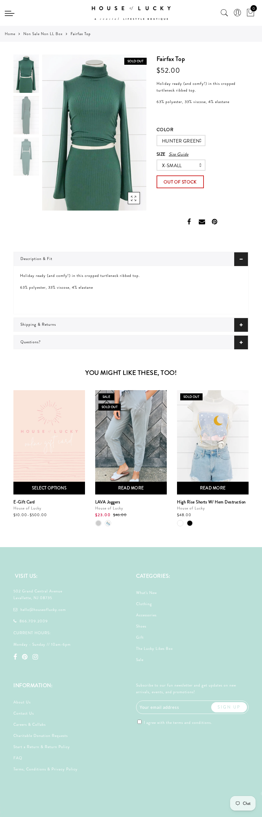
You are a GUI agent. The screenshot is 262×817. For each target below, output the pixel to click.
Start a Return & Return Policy (41, 747)
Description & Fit (36, 259)
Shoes (141, 626)
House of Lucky (27, 508)
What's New (146, 593)
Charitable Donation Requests (40, 736)
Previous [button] (54, 136)
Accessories (146, 615)
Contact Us (23, 713)
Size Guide (179, 154)
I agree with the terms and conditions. (177, 722)
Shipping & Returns (38, 324)
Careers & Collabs (29, 724)
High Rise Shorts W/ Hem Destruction (211, 502)
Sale (139, 660)
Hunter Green (181, 141)
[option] (94, 133)
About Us (22, 702)
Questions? (30, 342)
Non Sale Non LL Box (43, 34)
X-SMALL (172, 165)
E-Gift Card (24, 502)
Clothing (144, 604)
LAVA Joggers (107, 502)
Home (10, 34)
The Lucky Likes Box (154, 648)
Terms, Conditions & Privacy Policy (45, 769)
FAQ (17, 758)
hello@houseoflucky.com (43, 610)
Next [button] (126, 136)
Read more (131, 488)
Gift (140, 637)
